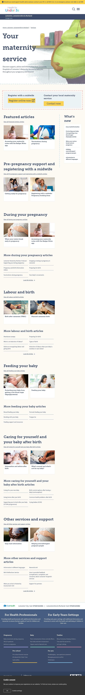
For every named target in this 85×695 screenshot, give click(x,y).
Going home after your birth (12, 497)
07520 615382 (75, 606)
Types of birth (33, 341)
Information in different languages (14, 567)
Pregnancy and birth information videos (14, 269)
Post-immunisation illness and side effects (42, 639)
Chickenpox (51, 660)
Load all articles (28, 280)
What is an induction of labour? (13, 341)
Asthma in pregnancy (10, 644)
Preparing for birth (35, 268)
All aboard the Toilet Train (20, 657)
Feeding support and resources (13, 422)
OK (7, 691)
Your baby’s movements (36, 275)
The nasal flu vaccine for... (64, 641)
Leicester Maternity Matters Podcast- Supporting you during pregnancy (15, 262)
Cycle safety (16, 660)
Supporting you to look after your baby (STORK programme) (15, 503)
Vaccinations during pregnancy (13, 275)
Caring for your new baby (11, 490)
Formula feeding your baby (37, 412)
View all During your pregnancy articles (15, 219)
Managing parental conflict (56, 657)
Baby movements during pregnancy (14, 639)
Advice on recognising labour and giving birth (14, 348)
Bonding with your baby (11, 417)
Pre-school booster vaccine (20, 654)
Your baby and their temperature (39, 641)
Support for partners (35, 584)
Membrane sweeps (9, 337)
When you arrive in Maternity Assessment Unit (12, 585)
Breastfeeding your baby (11, 412)
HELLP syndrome (8, 641)
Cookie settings (17, 691)
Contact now (54, 103)
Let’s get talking (61, 644)
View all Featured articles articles (14, 122)
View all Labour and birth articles (14, 297)
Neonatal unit (33, 567)
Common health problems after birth (40, 497)
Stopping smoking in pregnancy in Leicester (39, 262)
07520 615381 (38, 606)
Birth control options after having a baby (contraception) (40, 491)
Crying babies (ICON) (35, 502)
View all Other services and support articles (17, 524)
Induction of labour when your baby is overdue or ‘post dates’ (40, 348)
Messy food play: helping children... (66, 639)
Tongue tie (32, 417)
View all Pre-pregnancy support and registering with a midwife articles (25, 174)
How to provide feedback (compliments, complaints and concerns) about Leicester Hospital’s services (40, 575)
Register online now (20, 100)
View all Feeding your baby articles (14, 371)
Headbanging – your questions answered (59, 654)
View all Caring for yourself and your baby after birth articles (22, 447)
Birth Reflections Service (11, 572)
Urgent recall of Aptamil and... (38, 644)
